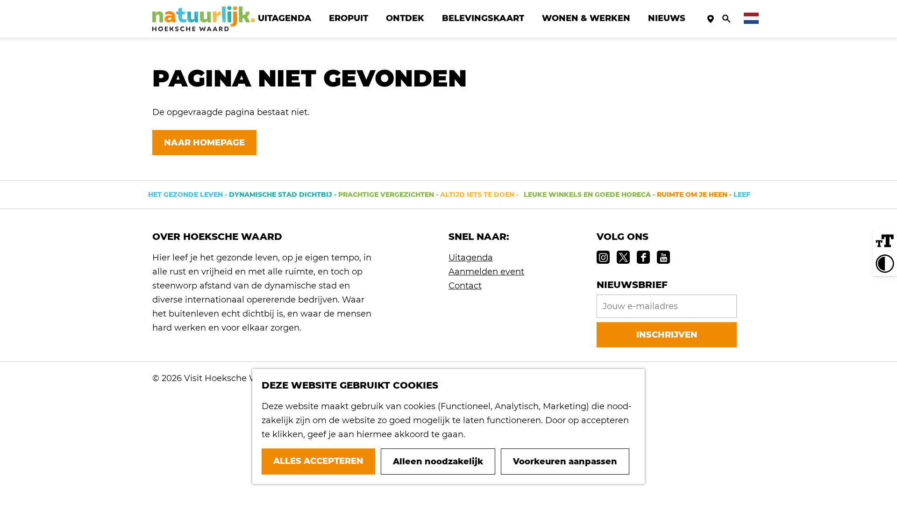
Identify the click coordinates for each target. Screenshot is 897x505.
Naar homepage (204, 142)
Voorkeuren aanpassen (565, 461)
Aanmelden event (486, 272)
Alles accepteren (318, 461)
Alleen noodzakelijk (438, 461)
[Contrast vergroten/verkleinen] (885, 263)
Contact (465, 286)
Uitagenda (470, 257)
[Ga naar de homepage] (203, 18)
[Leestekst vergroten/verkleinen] (885, 241)
